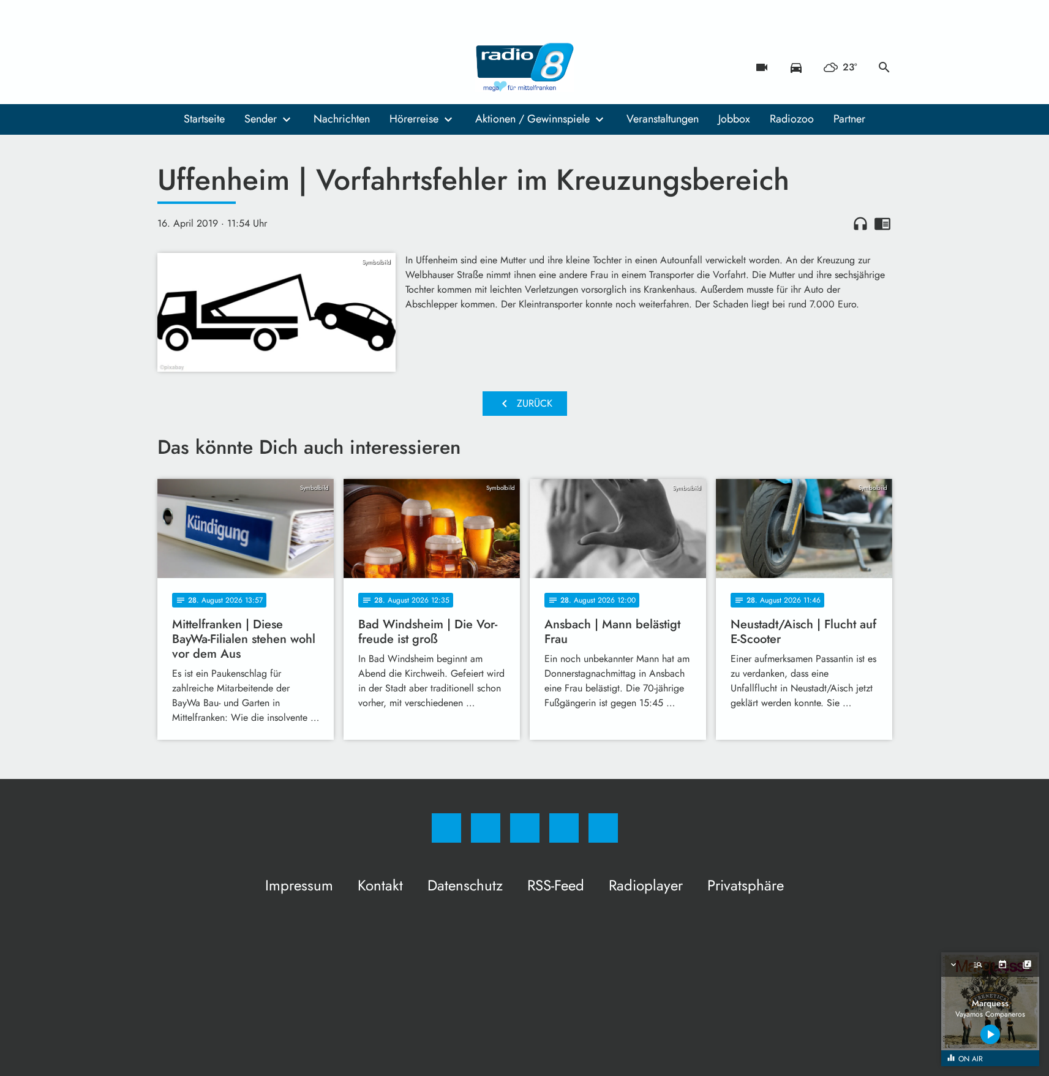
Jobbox (734, 119)
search (884, 67)
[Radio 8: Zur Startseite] (525, 67)
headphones (860, 223)
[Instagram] (194, 67)
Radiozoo (792, 119)
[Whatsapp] (218, 67)
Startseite (204, 119)
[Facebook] (169, 67)
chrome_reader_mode (882, 223)
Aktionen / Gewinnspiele (532, 119)
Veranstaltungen (662, 119)
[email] (267, 67)
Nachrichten (342, 119)
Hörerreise (413, 119)
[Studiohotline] (243, 67)
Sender (260, 119)
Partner (849, 119)
